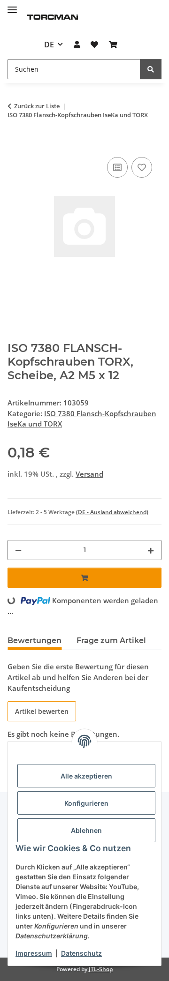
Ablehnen (86, 830)
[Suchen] (150, 69)
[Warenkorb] (112, 44)
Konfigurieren (86, 803)
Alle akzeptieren (86, 776)
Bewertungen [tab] (34, 640)
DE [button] (49, 44)
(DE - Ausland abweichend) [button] (112, 512)
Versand (89, 474)
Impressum (33, 953)
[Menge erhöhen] (150, 550)
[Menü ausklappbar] (12, 6)
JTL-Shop (101, 969)
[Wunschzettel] (94, 44)
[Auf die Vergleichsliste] (117, 167)
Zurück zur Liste (37, 106)
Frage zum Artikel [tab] (111, 640)
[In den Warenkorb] (15, 144)
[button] (77, 44)
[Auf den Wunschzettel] (141, 167)
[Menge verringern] (18, 550)
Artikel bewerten (42, 711)
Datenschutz (81, 953)
